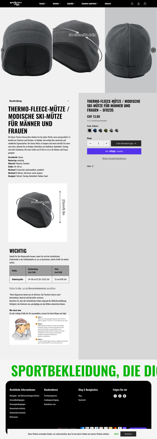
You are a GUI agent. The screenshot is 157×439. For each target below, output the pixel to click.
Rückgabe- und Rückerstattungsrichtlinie (24, 395)
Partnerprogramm (50, 395)
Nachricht (82, 399)
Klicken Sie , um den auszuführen (32, 288)
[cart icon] (145, 3)
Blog (80, 395)
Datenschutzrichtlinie (17, 408)
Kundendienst (51, 389)
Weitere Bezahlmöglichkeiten (114, 158)
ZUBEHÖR (70, 3)
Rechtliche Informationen (22, 389)
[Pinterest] (124, 396)
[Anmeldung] (138, 3)
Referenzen (14, 416)
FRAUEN (42, 3)
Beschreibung (15, 100)
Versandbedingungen (17, 399)
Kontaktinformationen (18, 412)
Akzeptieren (128, 434)
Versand (89, 120)
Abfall (116, 433)
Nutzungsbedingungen (17, 404)
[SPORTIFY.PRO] (16, 3)
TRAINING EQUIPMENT (89, 3)
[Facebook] (115, 396)
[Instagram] (120, 396)
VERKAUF (108, 3)
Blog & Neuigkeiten (88, 389)
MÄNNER (56, 3)
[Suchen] (132, 3)
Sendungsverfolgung (51, 399)
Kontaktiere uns (50, 404)
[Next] (153, 50)
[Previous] (3, 50)
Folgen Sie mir (120, 389)
